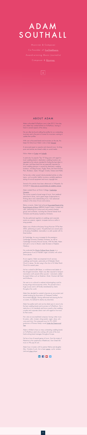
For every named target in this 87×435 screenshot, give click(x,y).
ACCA (34, 297)
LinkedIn (44, 153)
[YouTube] (47, 356)
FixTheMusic (51, 50)
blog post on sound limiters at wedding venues (46, 186)
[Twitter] (50, 356)
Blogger (50, 60)
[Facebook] (43, 356)
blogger (53, 143)
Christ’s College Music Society (44, 250)
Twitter (36, 153)
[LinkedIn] (39, 356)
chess (31, 351)
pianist (48, 349)
